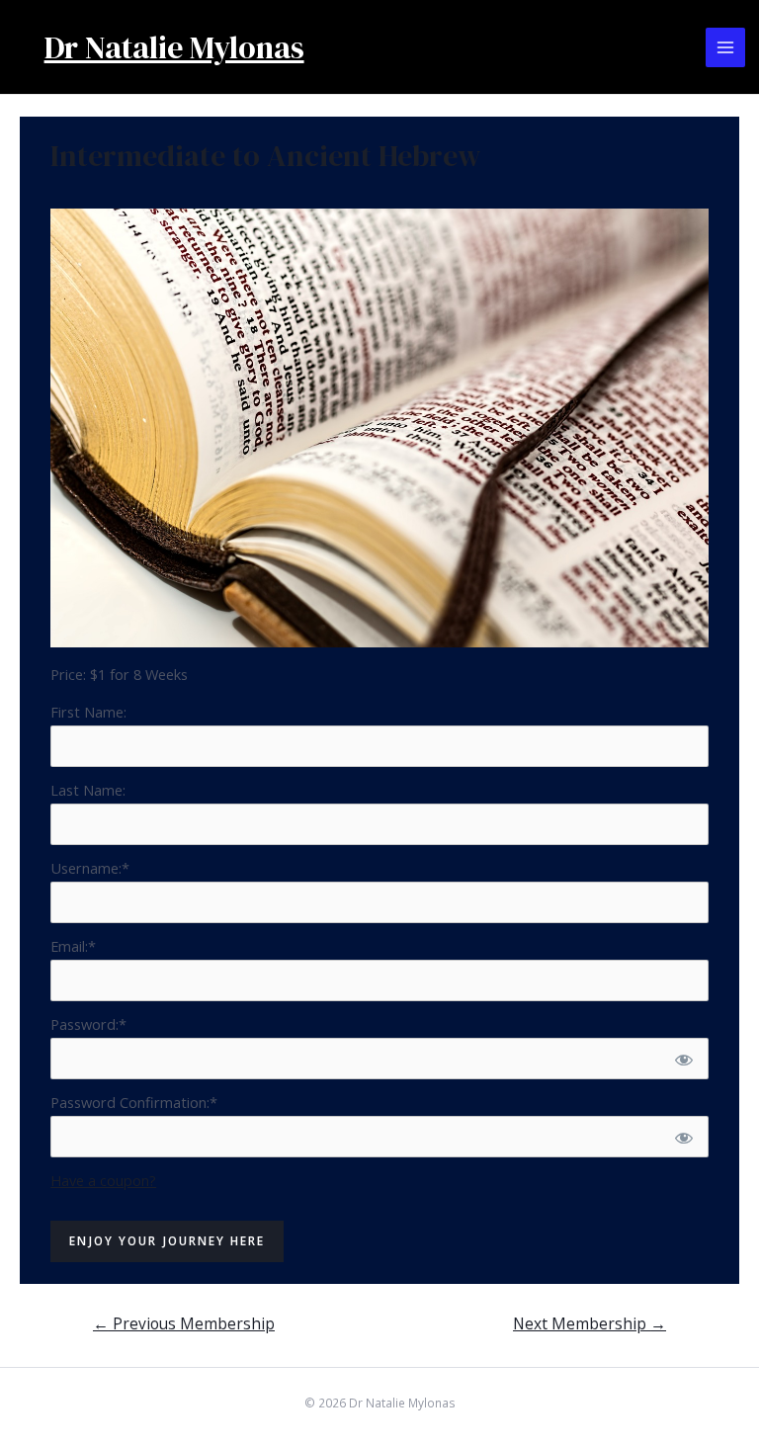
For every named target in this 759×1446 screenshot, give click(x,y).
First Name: (88, 712)
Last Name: (88, 790)
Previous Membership (184, 1323)
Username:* (89, 868)
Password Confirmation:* (133, 1102)
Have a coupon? (103, 1180)
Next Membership (589, 1323)
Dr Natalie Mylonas (174, 47)
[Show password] (682, 1058)
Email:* (73, 946)
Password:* (88, 1024)
